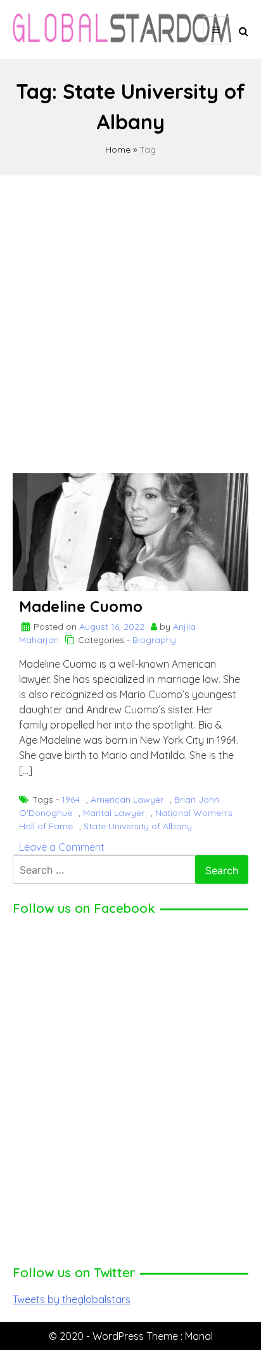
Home (117, 149)
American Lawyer (127, 799)
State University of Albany (138, 826)
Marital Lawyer (113, 812)
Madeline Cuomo (81, 606)
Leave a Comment (62, 847)
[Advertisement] (130, 318)
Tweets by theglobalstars (71, 1299)
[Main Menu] (216, 30)
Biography (154, 640)
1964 (70, 799)
